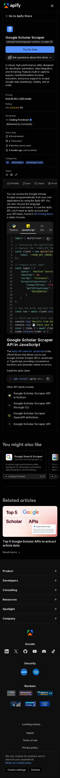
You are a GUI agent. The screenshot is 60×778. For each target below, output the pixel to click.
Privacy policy (30, 747)
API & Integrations (43, 213)
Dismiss (35, 769)
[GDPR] (24, 672)
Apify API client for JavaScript (28, 351)
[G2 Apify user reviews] (15, 703)
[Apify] (12, 5)
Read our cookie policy (18, 762)
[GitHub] (25, 651)
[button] (30, 571)
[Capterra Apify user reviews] (44, 693)
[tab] (13, 183)
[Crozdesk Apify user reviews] (45, 703)
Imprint (30, 733)
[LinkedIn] (6, 651)
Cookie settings (17, 769)
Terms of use (30, 740)
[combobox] (30, 57)
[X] (16, 651)
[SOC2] (36, 672)
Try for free (30, 49)
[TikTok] (53, 651)
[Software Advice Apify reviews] (25, 693)
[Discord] (44, 651)
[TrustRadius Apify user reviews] (30, 703)
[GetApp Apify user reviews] (11, 693)
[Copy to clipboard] (48, 238)
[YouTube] (34, 651)
